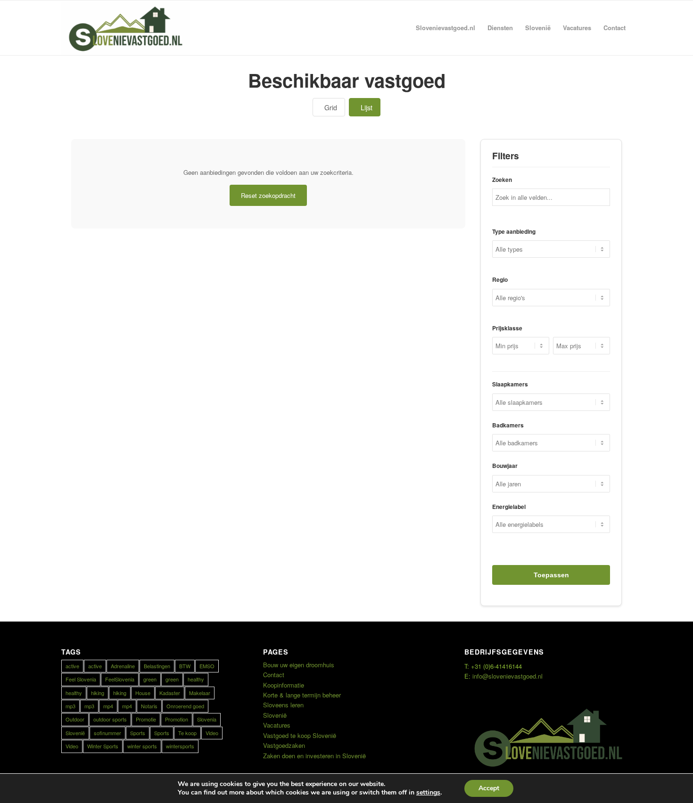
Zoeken (502, 180)
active (72, 666)
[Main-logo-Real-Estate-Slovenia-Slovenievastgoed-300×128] (125, 27)
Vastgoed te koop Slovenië (299, 735)
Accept (488, 788)
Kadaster (169, 692)
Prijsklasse (507, 328)
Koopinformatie (283, 684)
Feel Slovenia (81, 679)
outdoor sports (110, 719)
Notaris (149, 706)
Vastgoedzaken (284, 745)
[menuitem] (445, 27)
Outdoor (75, 719)
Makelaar (199, 692)
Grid (330, 107)
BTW (184, 666)
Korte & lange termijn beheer (302, 694)
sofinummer (107, 733)
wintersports (180, 746)
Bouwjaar (505, 466)
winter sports (142, 746)
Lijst (366, 107)
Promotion (176, 719)
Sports (137, 733)
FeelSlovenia (119, 679)
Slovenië (75, 733)
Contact (273, 674)
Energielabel (509, 507)
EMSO (206, 666)
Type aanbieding (514, 232)
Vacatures (276, 725)
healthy (196, 679)
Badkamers (508, 425)
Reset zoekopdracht (268, 195)
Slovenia (206, 719)
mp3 (70, 706)
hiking (97, 692)
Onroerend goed (185, 706)
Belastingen (157, 666)
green (150, 679)
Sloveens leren (283, 704)
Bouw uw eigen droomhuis (298, 664)
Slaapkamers (510, 384)
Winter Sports (102, 746)
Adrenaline (123, 666)
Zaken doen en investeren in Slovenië (314, 755)
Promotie (146, 719)
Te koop (187, 733)
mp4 (108, 706)
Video (212, 733)
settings (428, 792)
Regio (500, 280)
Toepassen (551, 575)
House (142, 692)
